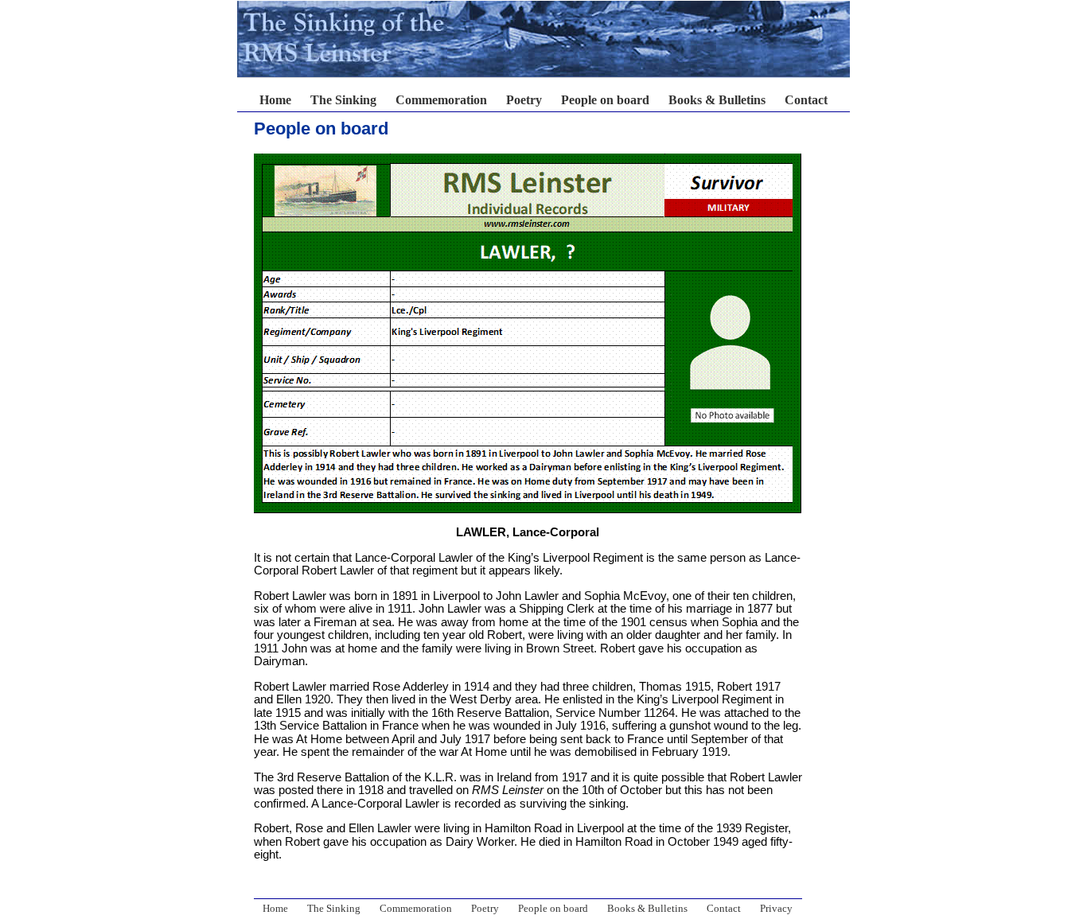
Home (275, 100)
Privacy (776, 908)
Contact (806, 100)
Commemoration (441, 100)
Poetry (524, 100)
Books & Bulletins (717, 100)
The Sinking (343, 100)
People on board (605, 100)
